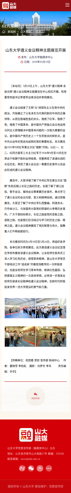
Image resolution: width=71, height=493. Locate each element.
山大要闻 (25, 31)
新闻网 (12, 31)
